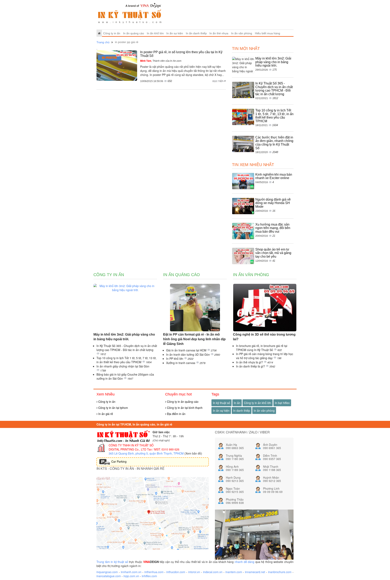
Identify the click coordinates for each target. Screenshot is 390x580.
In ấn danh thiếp (196, 33)
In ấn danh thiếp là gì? (251, 366)
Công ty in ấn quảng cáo (182, 402)
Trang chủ (102, 42)
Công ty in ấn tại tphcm (113, 408)
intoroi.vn (194, 572)
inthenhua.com (154, 572)
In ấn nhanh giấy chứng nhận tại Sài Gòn (122, 366)
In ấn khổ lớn (155, 33)
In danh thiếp (241, 410)
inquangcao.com (107, 572)
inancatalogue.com (108, 576)
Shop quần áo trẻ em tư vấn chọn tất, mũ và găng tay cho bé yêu (273, 253)
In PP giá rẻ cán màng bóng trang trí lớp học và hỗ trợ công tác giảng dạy (264, 356)
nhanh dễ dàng (244, 562)
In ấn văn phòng (241, 33)
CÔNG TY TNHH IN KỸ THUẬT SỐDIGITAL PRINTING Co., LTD (131, 447)
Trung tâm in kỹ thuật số (112, 562)
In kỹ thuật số (221, 403)
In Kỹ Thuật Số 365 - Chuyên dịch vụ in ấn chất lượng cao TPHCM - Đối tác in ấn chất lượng (274, 89)
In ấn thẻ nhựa (218, 33)
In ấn (237, 403)
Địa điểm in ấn (175, 414)
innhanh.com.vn (131, 572)
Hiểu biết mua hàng (267, 33)
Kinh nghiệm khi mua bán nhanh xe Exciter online (273, 176)
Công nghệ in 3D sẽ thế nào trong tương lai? (264, 337)
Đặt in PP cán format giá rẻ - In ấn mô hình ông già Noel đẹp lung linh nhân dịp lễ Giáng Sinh (194, 339)
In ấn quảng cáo (133, 33)
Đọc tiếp (218, 81)
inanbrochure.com (279, 572)
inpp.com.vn (131, 576)
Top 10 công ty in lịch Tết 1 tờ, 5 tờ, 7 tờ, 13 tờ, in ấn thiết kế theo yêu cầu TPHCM (274, 116)
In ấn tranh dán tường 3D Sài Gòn (188, 354)
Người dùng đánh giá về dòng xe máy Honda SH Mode (273, 203)
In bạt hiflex (282, 403)
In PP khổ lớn (175, 358)
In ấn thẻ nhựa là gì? (250, 362)
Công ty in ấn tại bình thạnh (184, 408)
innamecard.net (255, 572)
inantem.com (233, 572)
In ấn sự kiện (174, 33)
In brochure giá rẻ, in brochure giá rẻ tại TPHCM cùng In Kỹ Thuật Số (261, 348)
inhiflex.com (149, 576)
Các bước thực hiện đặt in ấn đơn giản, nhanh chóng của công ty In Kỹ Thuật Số (274, 143)
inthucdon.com (175, 572)
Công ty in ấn (111, 33)
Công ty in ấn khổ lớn (257, 403)
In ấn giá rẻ (105, 414)
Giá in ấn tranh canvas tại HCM (186, 350)
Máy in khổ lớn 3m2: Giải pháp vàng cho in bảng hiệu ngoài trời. (273, 62)
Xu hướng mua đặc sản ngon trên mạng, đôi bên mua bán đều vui (272, 228)
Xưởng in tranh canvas (181, 363)
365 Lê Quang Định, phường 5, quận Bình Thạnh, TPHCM (146, 453)
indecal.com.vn (212, 572)
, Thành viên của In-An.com (160, 60)
